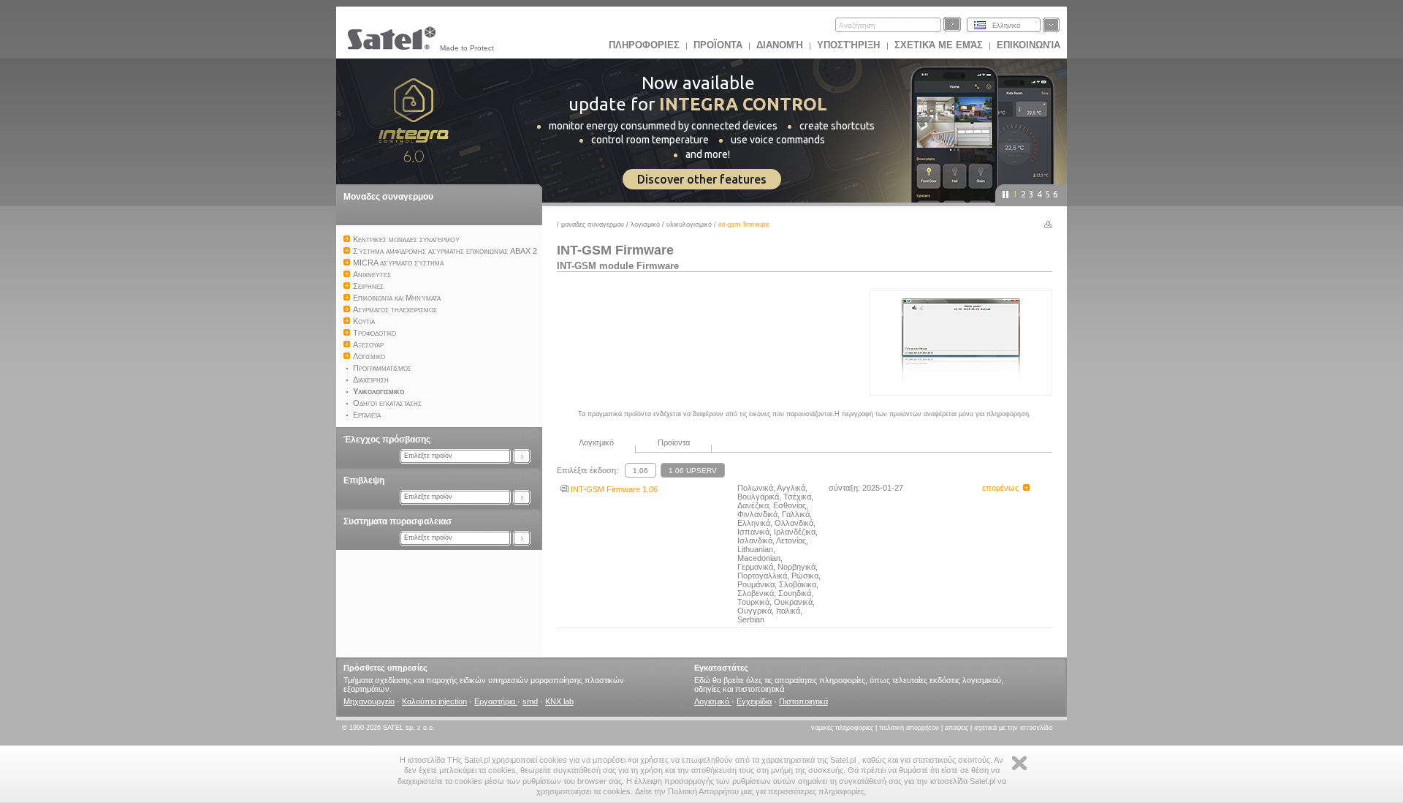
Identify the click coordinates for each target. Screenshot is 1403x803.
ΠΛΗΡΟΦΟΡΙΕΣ (644, 44)
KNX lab (559, 701)
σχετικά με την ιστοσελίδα (1013, 727)
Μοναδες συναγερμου (388, 197)
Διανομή (779, 44)
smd (530, 701)
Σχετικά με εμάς (938, 44)
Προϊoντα (717, 44)
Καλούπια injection (434, 701)
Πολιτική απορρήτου (909, 727)
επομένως (1002, 487)
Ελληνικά (1006, 25)
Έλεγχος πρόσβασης (386, 439)
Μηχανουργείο (369, 701)
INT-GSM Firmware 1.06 (613, 489)
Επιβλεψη (363, 480)
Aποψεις (956, 727)
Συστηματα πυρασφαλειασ (397, 521)
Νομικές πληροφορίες (842, 727)
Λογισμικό (645, 224)
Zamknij (1019, 763)
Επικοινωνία (1028, 44)
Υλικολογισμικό (689, 224)
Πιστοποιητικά (803, 701)
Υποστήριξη (850, 44)
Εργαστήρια (495, 701)
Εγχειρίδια (754, 701)
